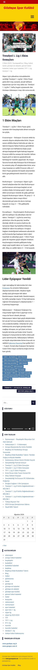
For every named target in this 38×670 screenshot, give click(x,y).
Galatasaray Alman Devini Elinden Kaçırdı (20, 460)
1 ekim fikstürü (21, 357)
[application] (19, 421)
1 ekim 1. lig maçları (9, 357)
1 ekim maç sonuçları (24, 360)
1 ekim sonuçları (18, 366)
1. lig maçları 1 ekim (9, 373)
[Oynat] (5, 429)
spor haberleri (19, 68)
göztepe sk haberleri (12, 586)
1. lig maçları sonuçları (24, 373)
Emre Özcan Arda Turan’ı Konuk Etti (17, 473)
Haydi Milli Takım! (11, 507)
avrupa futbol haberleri (13, 558)
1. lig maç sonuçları (9, 369)
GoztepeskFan (18, 63)
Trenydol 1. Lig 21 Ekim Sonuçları (17, 468)
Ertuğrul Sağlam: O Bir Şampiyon (17, 484)
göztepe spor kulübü (12, 592)
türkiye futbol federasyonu (14, 633)
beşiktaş (8, 568)
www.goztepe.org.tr (9, 644)
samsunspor (9, 605)
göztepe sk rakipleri (14, 66)
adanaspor (9, 555)
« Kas (4, 545)
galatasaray (9, 579)
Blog (26, 63)
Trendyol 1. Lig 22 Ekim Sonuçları (17, 465)
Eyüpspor (6, 288)
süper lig (8, 613)
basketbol (8, 563)
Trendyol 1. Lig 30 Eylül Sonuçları (17, 388)
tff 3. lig (8, 623)
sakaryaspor (9, 602)
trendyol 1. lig (7, 71)
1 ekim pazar (7, 366)
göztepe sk (9, 584)
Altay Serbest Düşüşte (13, 476)
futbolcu (22, 376)
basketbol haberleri (12, 566)
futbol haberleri (13, 376)
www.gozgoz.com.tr (9, 646)
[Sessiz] (30, 429)
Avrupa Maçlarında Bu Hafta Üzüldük (18, 447)
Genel (4, 66)
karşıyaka (8, 599)
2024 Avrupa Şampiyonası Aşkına (17, 504)
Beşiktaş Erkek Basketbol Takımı (16, 571)
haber (11, 68)
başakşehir (9, 560)
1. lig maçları (21, 369)
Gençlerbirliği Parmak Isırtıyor (15, 463)
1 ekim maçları (22, 363)
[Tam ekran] (33, 429)
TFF (6, 618)
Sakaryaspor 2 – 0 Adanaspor (16, 444)
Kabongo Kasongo (15, 343)
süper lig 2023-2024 (12, 615)
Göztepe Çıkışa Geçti (25, 391)
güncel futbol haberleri (13, 594)
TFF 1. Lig (28, 68)
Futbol (5, 376)
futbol (30, 63)
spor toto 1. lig (10, 610)
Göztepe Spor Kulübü (8, 665)
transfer (8, 626)
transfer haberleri (11, 628)
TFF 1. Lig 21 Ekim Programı (15, 471)
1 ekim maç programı (9, 360)
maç (28, 376)
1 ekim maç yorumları (10, 363)
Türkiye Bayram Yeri (12, 502)
